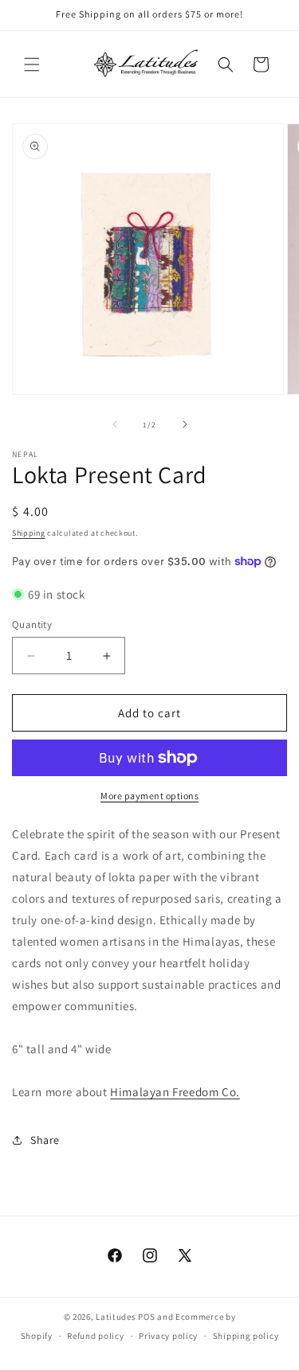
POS (146, 1316)
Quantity (32, 624)
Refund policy (95, 1335)
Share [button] (45, 1140)
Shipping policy (246, 1335)
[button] (31, 64)
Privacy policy (168, 1335)
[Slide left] (114, 424)
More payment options (149, 796)
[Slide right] (185, 424)
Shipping (28, 533)
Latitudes (116, 1316)
